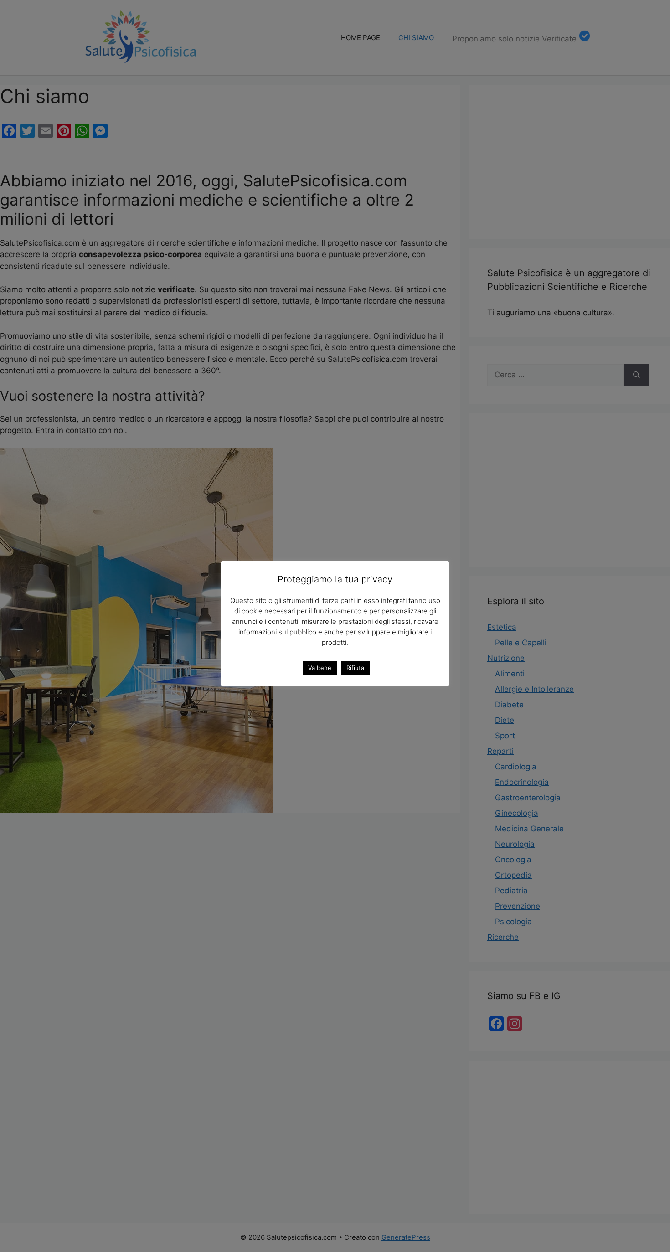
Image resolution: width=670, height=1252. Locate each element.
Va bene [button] (319, 667)
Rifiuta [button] (355, 667)
